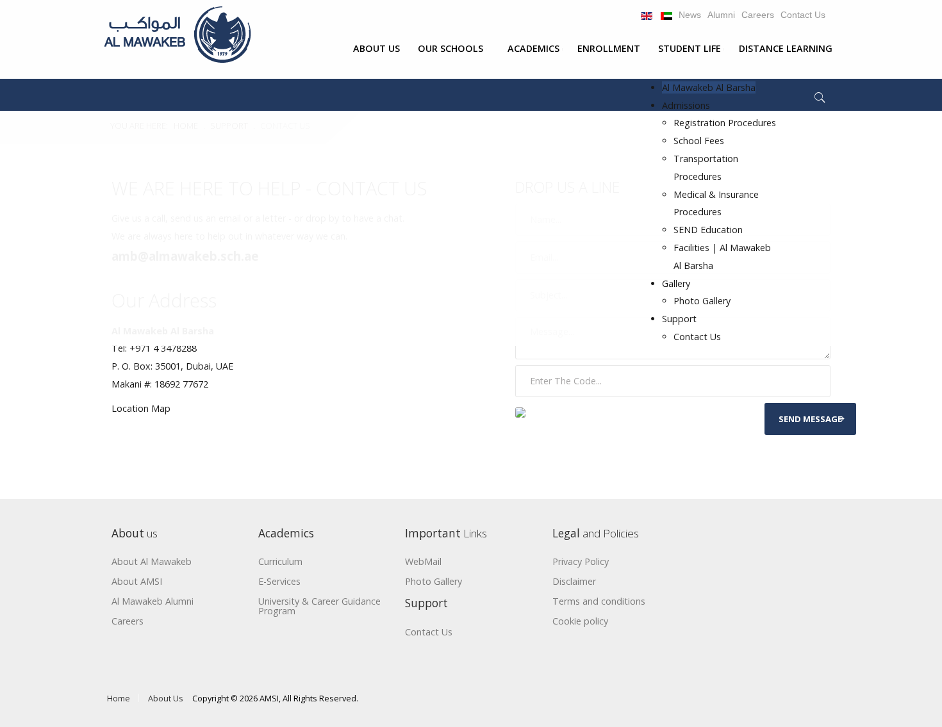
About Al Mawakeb (152, 562)
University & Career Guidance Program (319, 606)
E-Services (279, 581)
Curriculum (280, 562)
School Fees (698, 141)
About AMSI (137, 581)
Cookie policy (580, 621)
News (690, 15)
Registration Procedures (724, 123)
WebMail (423, 562)
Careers (757, 15)
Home (118, 698)
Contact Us (803, 15)
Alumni (721, 15)
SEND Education (708, 230)
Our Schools (450, 48)
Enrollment (608, 48)
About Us (376, 48)
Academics (533, 48)
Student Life (689, 48)
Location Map (141, 408)
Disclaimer (574, 581)
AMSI (269, 698)
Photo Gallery (702, 301)
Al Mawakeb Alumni (153, 601)
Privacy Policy (580, 562)
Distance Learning (785, 48)
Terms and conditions (598, 601)
